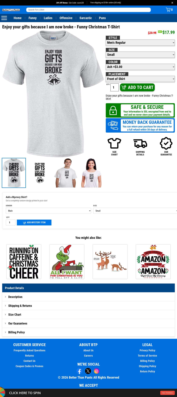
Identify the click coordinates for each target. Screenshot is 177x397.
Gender (9, 206)
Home (17, 18)
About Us (88, 350)
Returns (29, 355)
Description (15, 297)
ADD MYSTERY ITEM (36, 222)
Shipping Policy (147, 366)
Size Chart (14, 314)
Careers (88, 355)
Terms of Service (147, 355)
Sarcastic (86, 18)
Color (113, 62)
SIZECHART (114, 153)
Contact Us (29, 361)
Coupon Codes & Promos (29, 366)
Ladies (48, 18)
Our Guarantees (17, 323)
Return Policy (147, 371)
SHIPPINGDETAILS (140, 153)
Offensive (66, 18)
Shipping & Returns (20, 305)
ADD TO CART (140, 87)
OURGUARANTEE (166, 153)
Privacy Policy (147, 350)
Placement (117, 74)
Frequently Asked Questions (29, 350)
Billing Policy (16, 332)
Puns (102, 18)
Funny (33, 18)
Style (113, 38)
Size (112, 50)
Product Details (14, 288)
